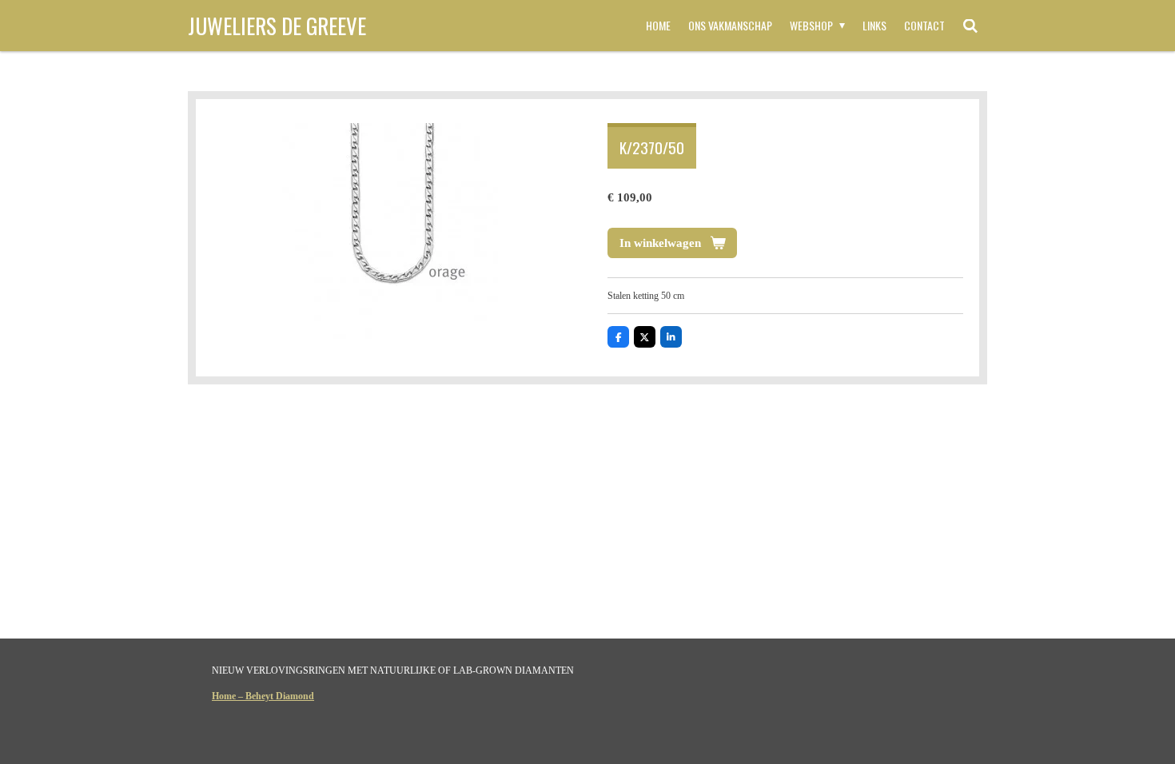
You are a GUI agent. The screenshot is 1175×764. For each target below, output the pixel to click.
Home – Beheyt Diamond (263, 696)
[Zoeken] (970, 25)
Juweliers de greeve (277, 26)
